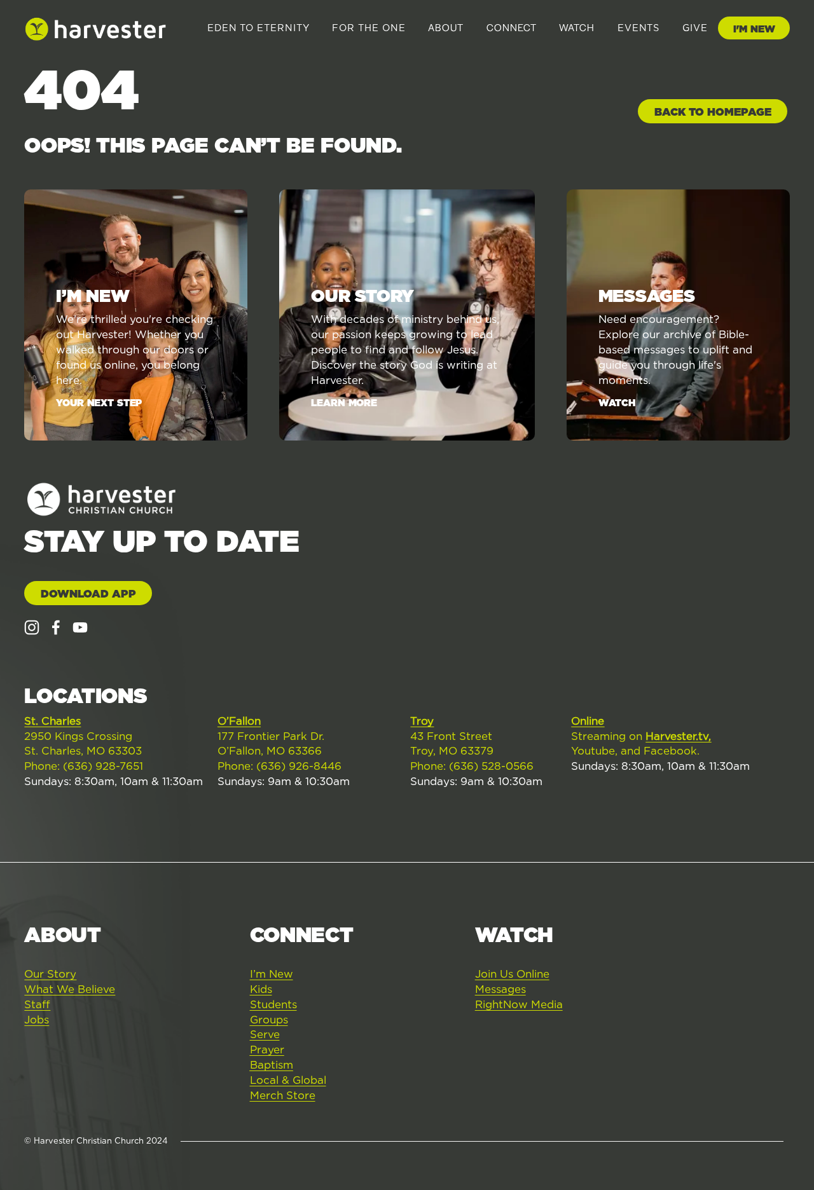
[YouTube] (80, 627)
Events (638, 28)
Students (273, 1004)
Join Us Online (512, 974)
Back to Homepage (712, 112)
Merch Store (282, 1095)
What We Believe (69, 989)
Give (695, 28)
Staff (37, 1004)
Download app (88, 593)
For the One (368, 28)
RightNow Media (519, 1004)
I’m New (271, 974)
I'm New (754, 29)
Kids (261, 989)
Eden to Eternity (258, 28)
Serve (265, 1034)
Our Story (50, 974)
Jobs (36, 1019)
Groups (269, 1019)
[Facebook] (56, 627)
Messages (500, 989)
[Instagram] (31, 627)
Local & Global (288, 1080)
